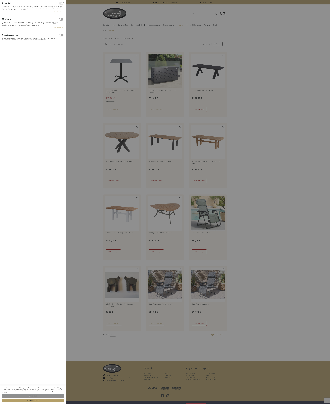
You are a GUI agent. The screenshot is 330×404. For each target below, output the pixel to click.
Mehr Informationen (58, 11)
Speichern (33, 396)
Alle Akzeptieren (33, 400)
